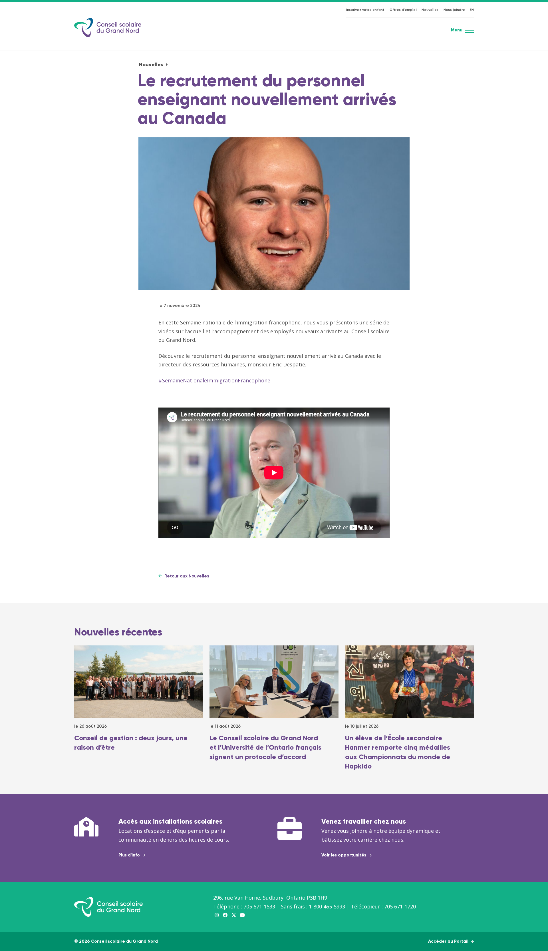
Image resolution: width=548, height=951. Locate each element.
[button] (469, 32)
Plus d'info (129, 855)
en (472, 10)
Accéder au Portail (449, 941)
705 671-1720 (400, 906)
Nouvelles (430, 10)
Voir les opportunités (344, 855)
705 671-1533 (259, 906)
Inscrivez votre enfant (365, 10)
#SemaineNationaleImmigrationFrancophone (214, 380)
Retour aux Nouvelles (186, 576)
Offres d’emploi (403, 10)
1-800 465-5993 (327, 906)
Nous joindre (454, 10)
